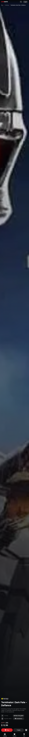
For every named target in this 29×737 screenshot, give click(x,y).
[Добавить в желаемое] (26, 730)
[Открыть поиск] (21, 2)
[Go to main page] (4, 2)
